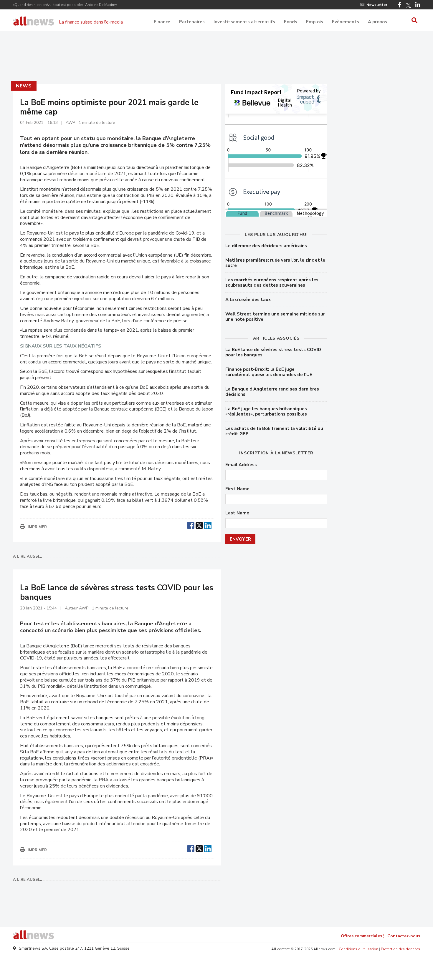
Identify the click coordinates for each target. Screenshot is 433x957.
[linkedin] (207, 524)
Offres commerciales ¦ (362, 936)
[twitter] (199, 524)
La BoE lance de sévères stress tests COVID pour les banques (273, 352)
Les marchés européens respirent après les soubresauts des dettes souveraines (271, 282)
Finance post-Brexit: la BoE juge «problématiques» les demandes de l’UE (268, 372)
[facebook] (190, 524)
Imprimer (37, 527)
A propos (377, 22)
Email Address (241, 465)
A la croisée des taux (248, 299)
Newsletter (376, 4)
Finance (162, 22)
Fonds (290, 22)
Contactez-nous (403, 936)
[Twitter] (408, 5)
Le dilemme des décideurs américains (266, 245)
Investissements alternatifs (244, 22)
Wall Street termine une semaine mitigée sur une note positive (275, 316)
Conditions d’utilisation (358, 949)
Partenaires (192, 22)
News (24, 86)
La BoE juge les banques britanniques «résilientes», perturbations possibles (266, 411)
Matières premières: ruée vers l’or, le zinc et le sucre (275, 262)
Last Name (237, 513)
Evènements (345, 22)
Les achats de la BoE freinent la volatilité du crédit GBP (274, 431)
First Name (237, 489)
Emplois (314, 22)
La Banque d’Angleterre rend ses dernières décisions (272, 391)
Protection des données (400, 949)
